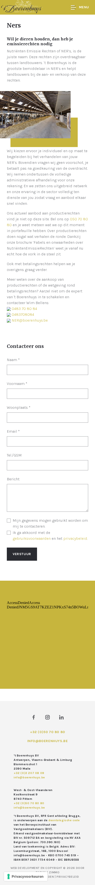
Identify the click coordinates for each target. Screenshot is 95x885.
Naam (13, 359)
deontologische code (64, 820)
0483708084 (23, 314)
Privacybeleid (68, 876)
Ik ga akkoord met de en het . (50, 535)
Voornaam (17, 383)
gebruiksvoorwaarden (32, 538)
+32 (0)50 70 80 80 (47, 732)
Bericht (13, 479)
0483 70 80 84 (24, 308)
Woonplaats (18, 407)
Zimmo (54, 872)
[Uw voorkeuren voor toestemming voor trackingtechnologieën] (26, 876)
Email (13, 431)
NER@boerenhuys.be (30, 320)
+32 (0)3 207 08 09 (29, 773)
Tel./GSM (14, 455)
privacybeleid (75, 538)
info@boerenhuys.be (47, 741)
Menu (84, 7)
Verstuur (22, 554)
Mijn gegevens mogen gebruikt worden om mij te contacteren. (50, 523)
